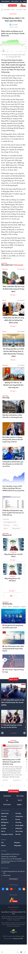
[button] (23, 596)
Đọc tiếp (5, 398)
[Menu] (2, 952)
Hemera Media (20, 936)
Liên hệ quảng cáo (13, 878)
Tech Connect (7, 804)
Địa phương (5, 365)
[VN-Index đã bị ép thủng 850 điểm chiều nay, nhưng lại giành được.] (13, 39)
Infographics (16, 606)
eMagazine (24, 606)
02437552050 (6, 875)
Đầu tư (13, 9)
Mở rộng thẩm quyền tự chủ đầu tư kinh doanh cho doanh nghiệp (12, 702)
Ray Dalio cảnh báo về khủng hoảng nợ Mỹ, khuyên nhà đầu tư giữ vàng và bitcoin (12, 440)
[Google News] (21, 952)
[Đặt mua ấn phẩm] (23, 5)
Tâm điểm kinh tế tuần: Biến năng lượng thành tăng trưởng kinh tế (13, 649)
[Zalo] (19, 889)
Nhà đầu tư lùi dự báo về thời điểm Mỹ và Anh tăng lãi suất (12, 416)
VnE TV (25, 1)
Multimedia (7, 604)
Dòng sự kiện (13, 742)
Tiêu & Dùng (14, 1)
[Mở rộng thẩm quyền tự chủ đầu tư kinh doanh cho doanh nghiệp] (13, 690)
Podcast (10, 606)
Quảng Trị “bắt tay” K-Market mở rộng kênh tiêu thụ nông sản (13, 385)
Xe (20, 1)
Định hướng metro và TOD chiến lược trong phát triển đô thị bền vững (11, 762)
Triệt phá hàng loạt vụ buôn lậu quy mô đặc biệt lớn (11, 726)
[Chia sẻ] (25, 952)
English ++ (20, 804)
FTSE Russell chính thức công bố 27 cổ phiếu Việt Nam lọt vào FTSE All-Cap (13, 513)
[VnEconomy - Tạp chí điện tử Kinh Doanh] (13, 791)
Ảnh (2, 842)
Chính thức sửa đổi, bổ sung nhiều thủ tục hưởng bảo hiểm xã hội (13, 320)
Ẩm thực (4, 331)
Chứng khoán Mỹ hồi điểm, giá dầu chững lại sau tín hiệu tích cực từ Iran (12, 464)
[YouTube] (11, 889)
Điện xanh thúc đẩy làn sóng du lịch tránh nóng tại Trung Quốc (13, 289)
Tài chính (19, 9)
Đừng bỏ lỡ (6, 535)
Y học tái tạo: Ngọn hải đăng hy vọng (13, 671)
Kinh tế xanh (5, 269)
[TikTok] (15, 889)
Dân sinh (4, 300)
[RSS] (23, 889)
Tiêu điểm (7, 9)
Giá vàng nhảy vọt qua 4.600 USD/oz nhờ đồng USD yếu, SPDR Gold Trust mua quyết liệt (13, 488)
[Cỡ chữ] (18, 952)
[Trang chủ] (2, 10)
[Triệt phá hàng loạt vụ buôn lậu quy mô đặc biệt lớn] (12, 716)
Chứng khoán (5, 1)
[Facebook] (2, 889)
